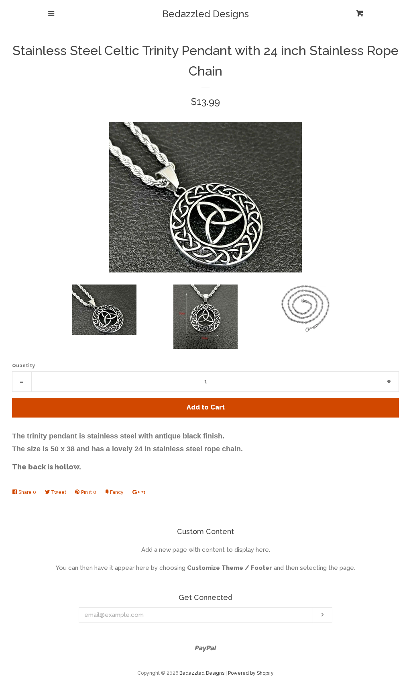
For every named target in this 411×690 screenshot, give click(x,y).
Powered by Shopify (251, 673)
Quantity (23, 366)
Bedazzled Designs (205, 14)
